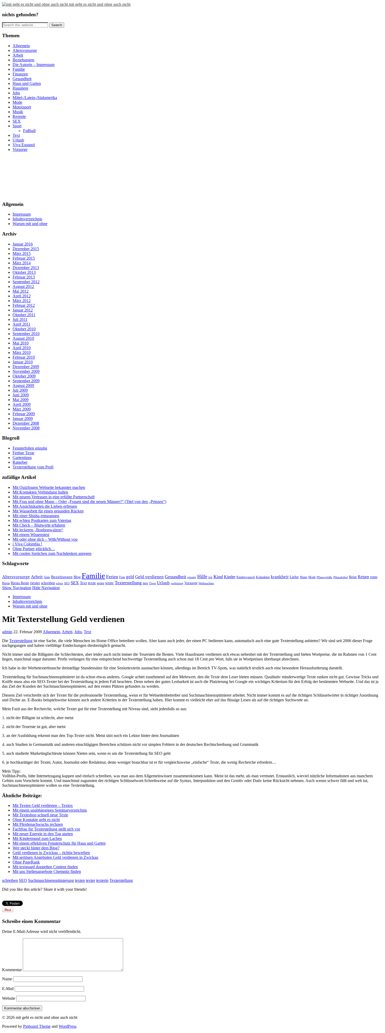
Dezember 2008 (26, 423)
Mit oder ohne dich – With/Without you (45, 539)
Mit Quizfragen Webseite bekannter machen (49, 487)
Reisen (363, 576)
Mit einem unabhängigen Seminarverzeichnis (50, 810)
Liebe (294, 577)
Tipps (152, 583)
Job (210, 577)
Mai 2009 (21, 399)
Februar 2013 (24, 277)
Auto (47, 577)
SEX (17, 121)
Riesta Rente (20, 583)
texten (100, 583)
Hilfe (202, 576)
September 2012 (26, 282)
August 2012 (23, 286)
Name (7, 979)
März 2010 (22, 352)
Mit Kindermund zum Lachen (37, 838)
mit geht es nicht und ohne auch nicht (99, 4)
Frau (122, 577)
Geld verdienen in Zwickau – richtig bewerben (51, 852)
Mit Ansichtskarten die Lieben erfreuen (45, 506)
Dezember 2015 (26, 249)
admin (7, 632)
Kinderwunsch (245, 577)
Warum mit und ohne (30, 223)
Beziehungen (23, 60)
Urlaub (18, 140)
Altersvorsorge (25, 50)
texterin (102, 880)
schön (59, 583)
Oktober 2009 (24, 376)
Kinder (229, 576)
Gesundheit (22, 78)
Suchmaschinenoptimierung (51, 880)
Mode (17, 102)
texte (92, 583)
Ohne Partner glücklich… (34, 548)
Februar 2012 (24, 305)
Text (16, 135)
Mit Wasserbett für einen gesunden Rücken (48, 511)
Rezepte (19, 116)
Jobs (16, 93)
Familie (19, 69)
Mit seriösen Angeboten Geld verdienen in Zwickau (55, 857)
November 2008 (26, 428)
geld (130, 576)
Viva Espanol (24, 145)
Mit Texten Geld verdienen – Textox (43, 805)
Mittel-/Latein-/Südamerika (35, 97)
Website (8, 998)
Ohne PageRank (26, 862)
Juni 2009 (21, 395)
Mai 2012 (21, 291)
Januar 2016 (23, 244)
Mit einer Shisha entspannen (36, 515)
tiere (145, 583)
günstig (191, 577)
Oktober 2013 (24, 272)
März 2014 (22, 263)
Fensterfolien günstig (30, 448)
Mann (303, 577)
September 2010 (26, 333)
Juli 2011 (20, 319)
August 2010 (23, 338)
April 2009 (22, 404)
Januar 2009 (23, 418)
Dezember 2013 (26, 267)
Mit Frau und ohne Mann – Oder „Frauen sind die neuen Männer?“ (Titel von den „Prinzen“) (89, 501)
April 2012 (22, 296)
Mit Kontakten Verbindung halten (40, 492)
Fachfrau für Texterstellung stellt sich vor (46, 829)
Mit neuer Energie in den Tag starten (43, 834)
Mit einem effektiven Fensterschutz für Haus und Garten (59, 843)
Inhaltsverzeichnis (27, 219)
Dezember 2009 (26, 366)
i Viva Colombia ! (27, 544)
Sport (17, 126)
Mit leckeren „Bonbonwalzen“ (38, 530)
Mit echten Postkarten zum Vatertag (42, 520)
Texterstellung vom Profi (33, 467)
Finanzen (20, 74)
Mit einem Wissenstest (31, 534)
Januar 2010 (23, 362)
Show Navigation (16, 588)
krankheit (280, 576)
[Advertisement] (25, 175)
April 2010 (22, 348)
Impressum (22, 214)
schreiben (48, 583)
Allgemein (21, 45)
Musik (18, 112)
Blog (77, 577)
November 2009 (26, 371)
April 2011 (21, 324)
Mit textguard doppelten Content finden (45, 867)
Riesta (6, 583)
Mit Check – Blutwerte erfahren (39, 525)
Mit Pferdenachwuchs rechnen (38, 824)
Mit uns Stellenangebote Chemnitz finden (47, 871)
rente (373, 577)
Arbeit (18, 55)
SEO (67, 583)
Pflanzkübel (340, 577)
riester (35, 583)
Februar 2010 (24, 357)
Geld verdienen (149, 576)
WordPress (67, 1026)
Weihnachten (206, 583)
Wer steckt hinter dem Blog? (36, 848)
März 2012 (22, 300)
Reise (353, 577)
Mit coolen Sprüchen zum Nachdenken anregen (52, 553)
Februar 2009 (24, 414)
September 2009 (26, 381)
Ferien (112, 576)
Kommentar (12, 970)
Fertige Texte (23, 453)
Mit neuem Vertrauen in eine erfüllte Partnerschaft (54, 497)
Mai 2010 (21, 343)
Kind (218, 576)
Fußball (29, 130)
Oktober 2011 (24, 315)
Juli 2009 (20, 390)
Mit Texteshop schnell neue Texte (40, 815)
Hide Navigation (46, 588)
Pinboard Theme (37, 1026)
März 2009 (22, 409)
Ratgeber (20, 462)
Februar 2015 (24, 258)
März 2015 (22, 253)
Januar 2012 (23, 310)
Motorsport (22, 107)
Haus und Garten (27, 83)
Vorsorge (20, 149)
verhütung (177, 583)
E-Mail (8, 988)
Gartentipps (22, 457)
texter (109, 583)
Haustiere (20, 88)
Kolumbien (263, 577)
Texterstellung (128, 582)
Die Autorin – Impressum (33, 64)
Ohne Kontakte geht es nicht (36, 819)
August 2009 (23, 385)
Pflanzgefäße (324, 577)
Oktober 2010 (24, 329)
